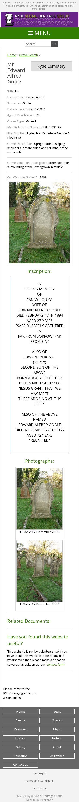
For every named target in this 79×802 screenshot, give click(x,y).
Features (20, 729)
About (57, 747)
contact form (55, 664)
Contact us (20, 764)
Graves (57, 720)
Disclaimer (39, 788)
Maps (57, 729)
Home (11, 55)
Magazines (56, 756)
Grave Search (28, 55)
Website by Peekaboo (39, 800)
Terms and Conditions (39, 780)
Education (20, 756)
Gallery (20, 747)
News (57, 711)
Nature (57, 738)
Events (20, 720)
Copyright (39, 773)
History (20, 738)
